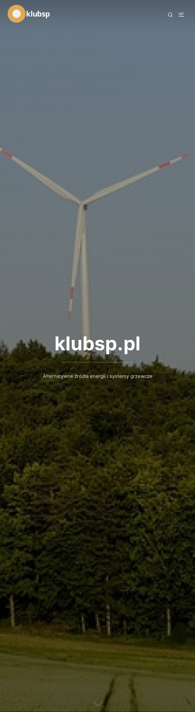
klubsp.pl (97, 343)
